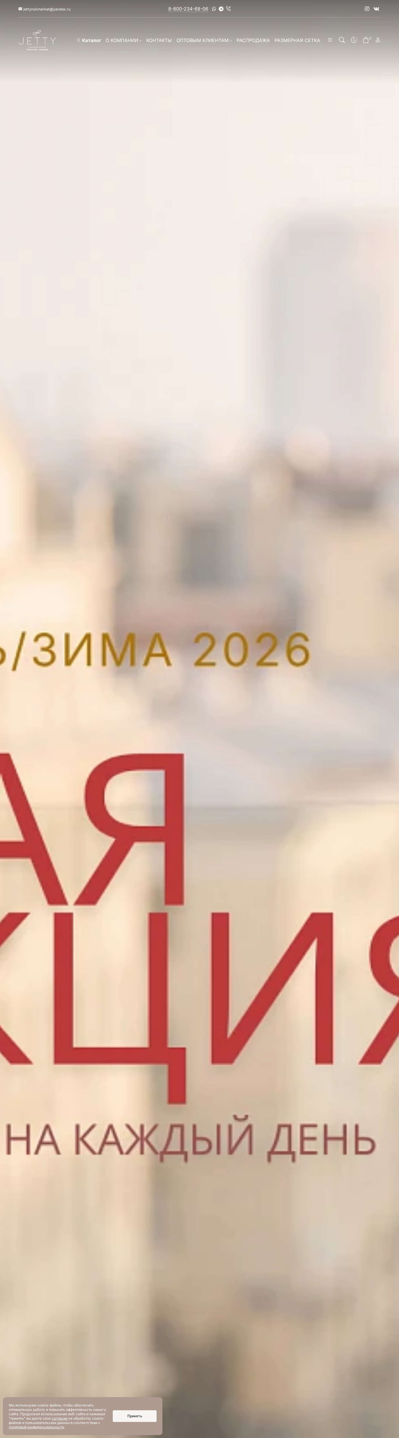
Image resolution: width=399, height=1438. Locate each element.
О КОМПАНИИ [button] (122, 40)
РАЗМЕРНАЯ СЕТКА (297, 40)
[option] (199, 719)
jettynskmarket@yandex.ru (46, 9)
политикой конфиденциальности (36, 1427)
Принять (134, 1416)
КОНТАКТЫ (159, 40)
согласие (59, 1418)
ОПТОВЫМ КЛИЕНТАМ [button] (202, 40)
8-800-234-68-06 (188, 9)
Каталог (91, 40)
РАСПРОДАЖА (253, 40)
